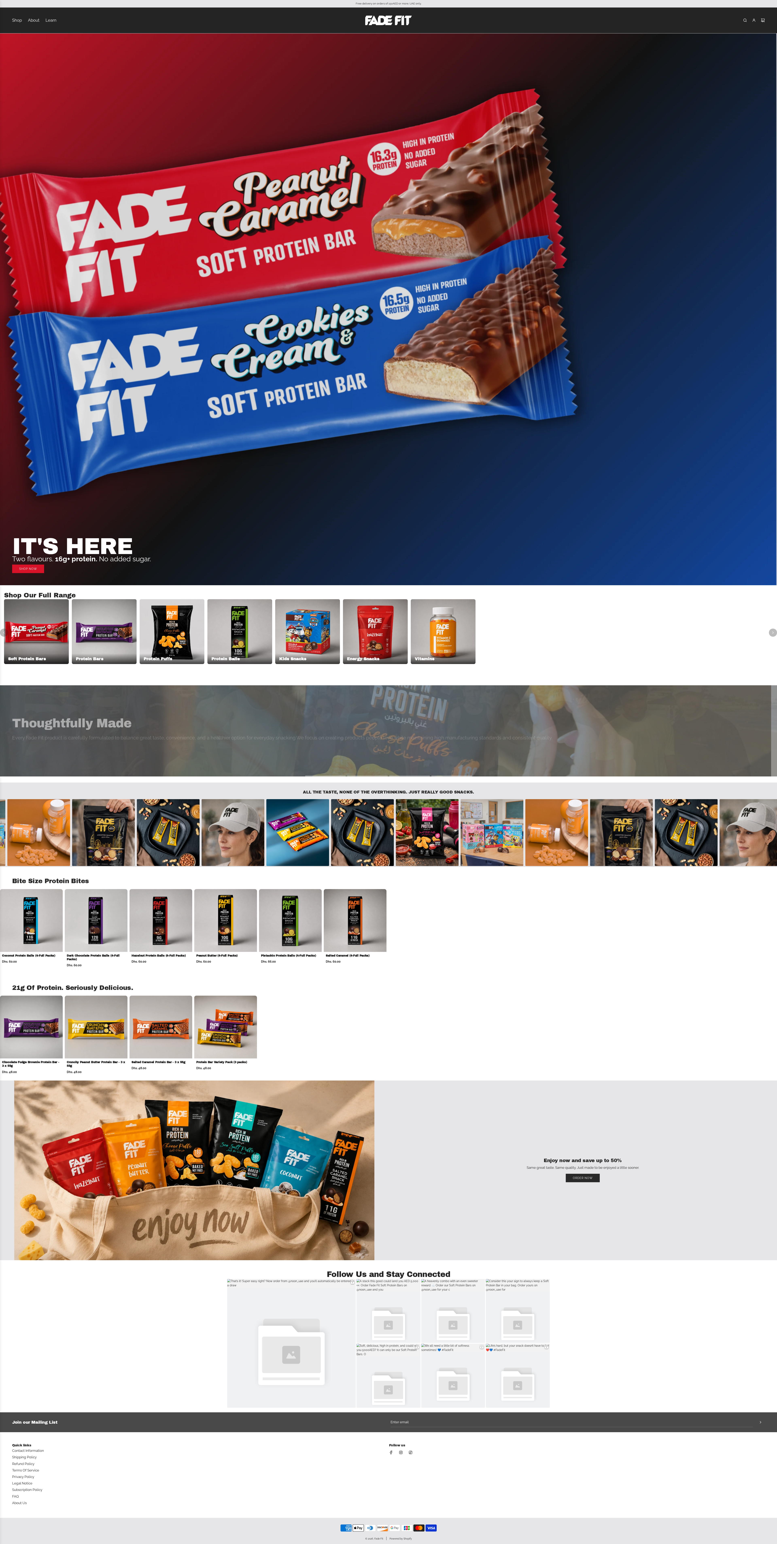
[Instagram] (400, 1452)
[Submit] (760, 1422)
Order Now (583, 1178)
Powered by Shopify (401, 1538)
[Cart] (762, 20)
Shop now (28, 568)
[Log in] (753, 20)
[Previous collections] (4, 633)
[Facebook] (391, 1452)
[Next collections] (773, 633)
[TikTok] (410, 1452)
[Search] (745, 20)
